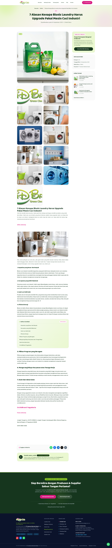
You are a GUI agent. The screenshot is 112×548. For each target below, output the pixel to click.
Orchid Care (63, 521)
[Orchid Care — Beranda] (24, 2)
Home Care (46, 526)
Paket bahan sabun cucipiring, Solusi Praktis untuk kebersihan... (86, 77)
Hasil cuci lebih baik (25, 331)
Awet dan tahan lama (24, 342)
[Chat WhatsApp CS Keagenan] (108, 544)
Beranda (40, 2)
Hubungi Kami (88, 2)
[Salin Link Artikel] (65, 447)
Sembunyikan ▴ (63, 321)
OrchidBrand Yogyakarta (25, 345)
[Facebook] (20, 538)
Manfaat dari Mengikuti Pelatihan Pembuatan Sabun (85, 91)
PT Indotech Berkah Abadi (32, 526)
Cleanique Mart (63, 531)
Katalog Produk (47, 2)
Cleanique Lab (63, 524)
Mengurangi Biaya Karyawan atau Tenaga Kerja (30, 339)
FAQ (67, 2)
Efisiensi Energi (24, 334)
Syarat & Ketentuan (83, 545)
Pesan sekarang (21, 412)
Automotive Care (48, 532)
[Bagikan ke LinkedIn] (58, 447)
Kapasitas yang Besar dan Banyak (29, 325)
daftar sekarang (21, 224)
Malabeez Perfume (48, 524)
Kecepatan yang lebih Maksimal (28, 328)
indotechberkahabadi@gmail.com (82, 523)
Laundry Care (47, 521)
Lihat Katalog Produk (65, 496)
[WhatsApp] (24, 538)
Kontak (71, 2)
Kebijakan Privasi (74, 545)
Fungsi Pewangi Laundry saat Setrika (85, 84)
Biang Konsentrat (48, 529)
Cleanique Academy (64, 529)
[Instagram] (17, 538)
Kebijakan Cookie (92, 545)
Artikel (62, 2)
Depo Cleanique (63, 526)
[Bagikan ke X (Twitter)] (61, 447)
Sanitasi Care (47, 534)
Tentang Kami (56, 2)
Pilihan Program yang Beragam (26, 336)
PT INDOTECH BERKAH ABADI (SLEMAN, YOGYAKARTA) (25, 524)
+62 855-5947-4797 (81, 534)
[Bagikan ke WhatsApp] (51, 447)
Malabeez (62, 533)
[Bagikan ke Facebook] (54, 447)
